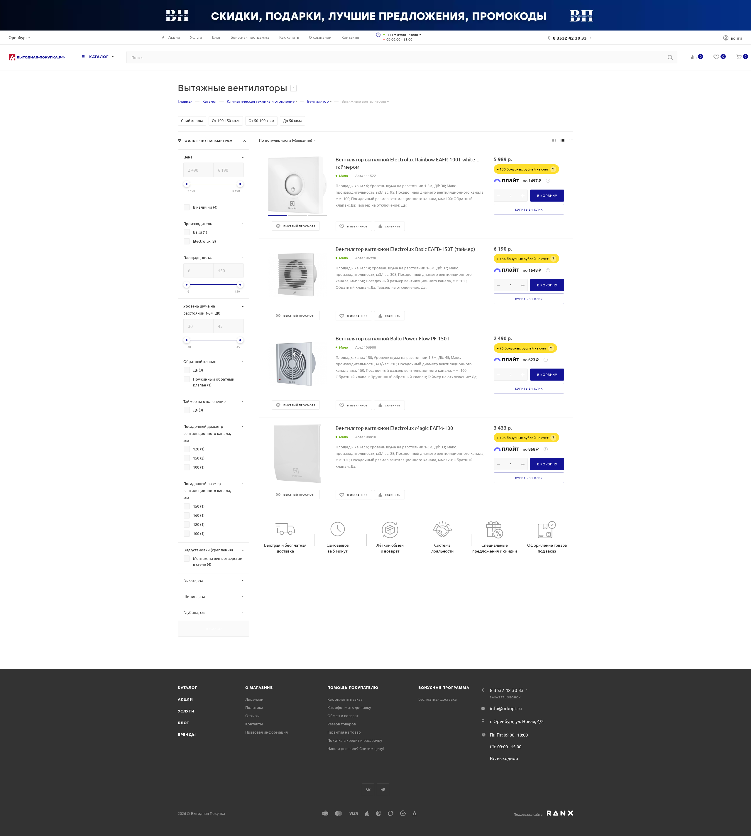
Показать (213, 628)
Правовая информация (266, 731)
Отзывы (252, 715)
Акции (185, 699)
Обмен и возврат (342, 715)
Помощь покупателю (352, 687)
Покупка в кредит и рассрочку (354, 740)
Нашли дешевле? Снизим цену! (355, 748)
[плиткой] (554, 140)
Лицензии (254, 699)
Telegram (383, 789)
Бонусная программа (443, 687)
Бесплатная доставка (437, 699)
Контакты (254, 723)
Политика (254, 707)
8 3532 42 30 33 (570, 38)
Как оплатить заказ (344, 699)
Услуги (186, 710)
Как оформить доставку (349, 707)
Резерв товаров (341, 723)
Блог (183, 722)
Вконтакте (368, 789)
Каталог (187, 687)
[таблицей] (571, 140)
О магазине (259, 687)
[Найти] (670, 57)
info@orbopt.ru (506, 708)
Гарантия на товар (344, 731)
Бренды (187, 734)
